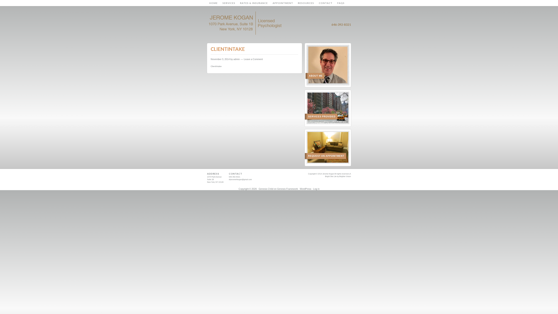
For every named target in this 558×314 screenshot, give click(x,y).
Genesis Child (266, 189)
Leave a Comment (253, 59)
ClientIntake (216, 66)
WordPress (305, 189)
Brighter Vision (345, 176)
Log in (316, 189)
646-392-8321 (234, 177)
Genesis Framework (287, 189)
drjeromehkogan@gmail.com (240, 180)
